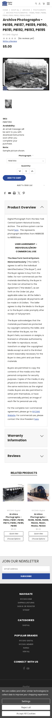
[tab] (26, 207)
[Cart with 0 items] (43, 3)
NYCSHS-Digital (26, 640)
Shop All (26, 625)
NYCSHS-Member (26, 644)
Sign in (20, 606)
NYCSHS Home (26, 599)
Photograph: (26, 155)
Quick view (13, 533)
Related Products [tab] (24, 473)
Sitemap (26, 610)
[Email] (9, 193)
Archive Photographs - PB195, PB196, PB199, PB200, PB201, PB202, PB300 (38, 520)
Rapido (26, 648)
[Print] (14, 193)
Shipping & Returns (26, 602)
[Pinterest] (23, 193)
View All (26, 651)
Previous (3, 498)
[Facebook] (4, 193)
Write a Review (10, 41)
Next (49, 498)
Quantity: (26, 166)
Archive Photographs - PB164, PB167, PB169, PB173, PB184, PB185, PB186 (13, 520)
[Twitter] (19, 193)
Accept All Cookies (26, 713)
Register (31, 606)
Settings (26, 701)
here (16, 230)
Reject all (26, 707)
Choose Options (13, 539)
